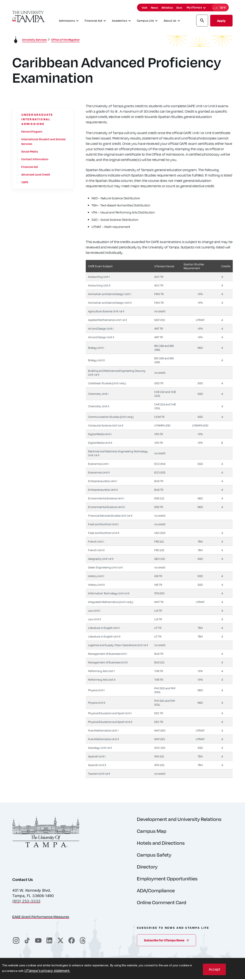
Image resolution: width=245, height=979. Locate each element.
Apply (221, 21)
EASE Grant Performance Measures (40, 916)
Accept (214, 969)
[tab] (204, 8)
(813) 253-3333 (26, 901)
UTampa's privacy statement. (47, 971)
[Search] (202, 21)
